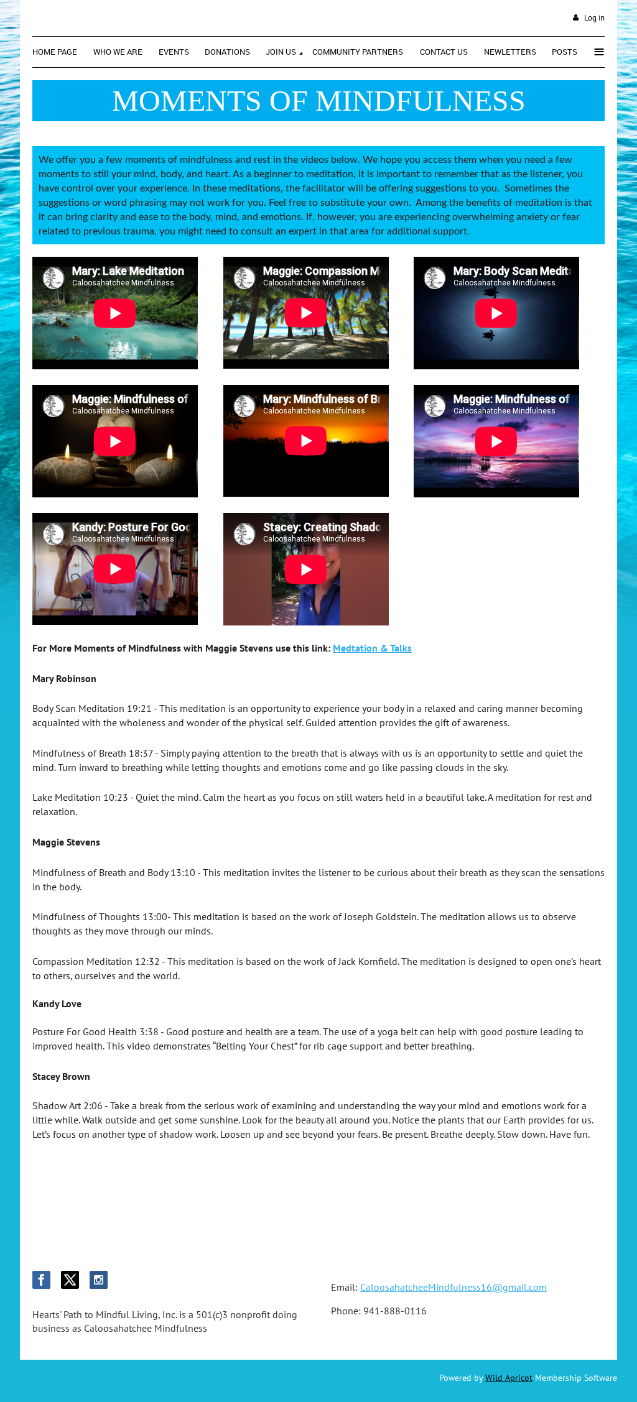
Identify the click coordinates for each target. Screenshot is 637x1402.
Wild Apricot (508, 1377)
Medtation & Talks (372, 648)
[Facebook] (41, 1280)
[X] (70, 1280)
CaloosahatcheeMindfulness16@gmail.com (453, 1287)
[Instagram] (99, 1280)
